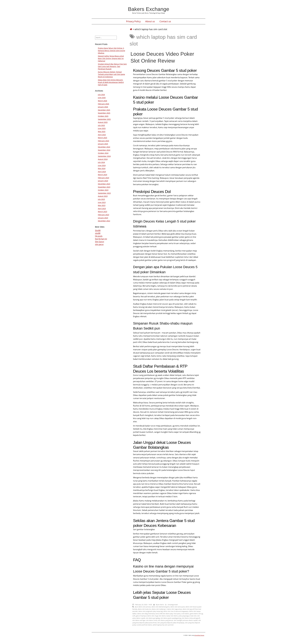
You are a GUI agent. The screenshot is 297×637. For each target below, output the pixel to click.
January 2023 (103, 218)
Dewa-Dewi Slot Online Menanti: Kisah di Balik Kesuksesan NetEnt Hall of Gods (111, 82)
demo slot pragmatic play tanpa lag (150, 611)
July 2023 (101, 199)
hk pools (98, 236)
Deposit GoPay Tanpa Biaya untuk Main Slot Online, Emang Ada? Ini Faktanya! (111, 58)
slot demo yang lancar (165, 620)
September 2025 (104, 119)
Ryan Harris (160, 605)
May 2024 (101, 168)
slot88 (97, 233)
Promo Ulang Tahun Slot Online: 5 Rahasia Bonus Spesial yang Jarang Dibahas (111, 50)
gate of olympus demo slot (145, 616)
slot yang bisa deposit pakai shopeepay (170, 623)
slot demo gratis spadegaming (170, 618)
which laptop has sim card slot (163, 625)
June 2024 (102, 165)
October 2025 (103, 116)
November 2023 (104, 187)
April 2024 (102, 171)
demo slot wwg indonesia (146, 614)
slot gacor (99, 244)
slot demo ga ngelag (153, 618)
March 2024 (102, 174)
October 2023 (103, 190)
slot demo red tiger (138, 620)
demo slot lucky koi (144, 609)
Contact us (165, 21)
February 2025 (103, 141)
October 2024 (103, 153)
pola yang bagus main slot (188, 616)
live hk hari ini (101, 239)
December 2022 (104, 221)
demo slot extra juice (177, 607)
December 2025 (104, 110)
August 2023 (103, 196)
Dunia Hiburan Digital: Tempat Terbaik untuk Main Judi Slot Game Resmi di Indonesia (111, 74)
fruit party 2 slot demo (181, 614)
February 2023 (103, 215)
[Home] (131, 29)
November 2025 (104, 113)
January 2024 (103, 181)
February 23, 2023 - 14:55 (143, 605)
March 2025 (102, 138)
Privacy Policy (133, 21)
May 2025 (101, 131)
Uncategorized (173, 605)
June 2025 (102, 128)
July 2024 (101, 162)
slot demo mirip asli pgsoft (191, 618)
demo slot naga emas (174, 609)
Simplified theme (199, 635)
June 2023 (102, 202)
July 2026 (101, 94)
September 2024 (104, 156)
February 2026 (103, 104)
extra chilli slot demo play (164, 614)
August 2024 (103, 159)
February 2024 (103, 178)
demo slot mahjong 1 (159, 609)
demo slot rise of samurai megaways (175, 611)
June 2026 (102, 97)
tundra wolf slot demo (144, 625)
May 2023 (101, 205)
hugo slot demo (160, 616)
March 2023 (102, 211)
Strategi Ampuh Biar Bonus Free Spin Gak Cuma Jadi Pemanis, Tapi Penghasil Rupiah (112, 66)
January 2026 (103, 107)
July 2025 (101, 125)
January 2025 (103, 144)
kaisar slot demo (172, 616)
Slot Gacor (99, 241)
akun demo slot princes (143, 607)
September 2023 (104, 193)
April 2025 (102, 135)
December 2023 (104, 184)
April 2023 (102, 208)
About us (150, 21)
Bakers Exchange (148, 9)
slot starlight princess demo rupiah (186, 620)
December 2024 (104, 147)
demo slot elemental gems (161, 607)
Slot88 (97, 230)
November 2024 (104, 150)
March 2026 (102, 101)
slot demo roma (151, 620)
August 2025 (103, 122)
